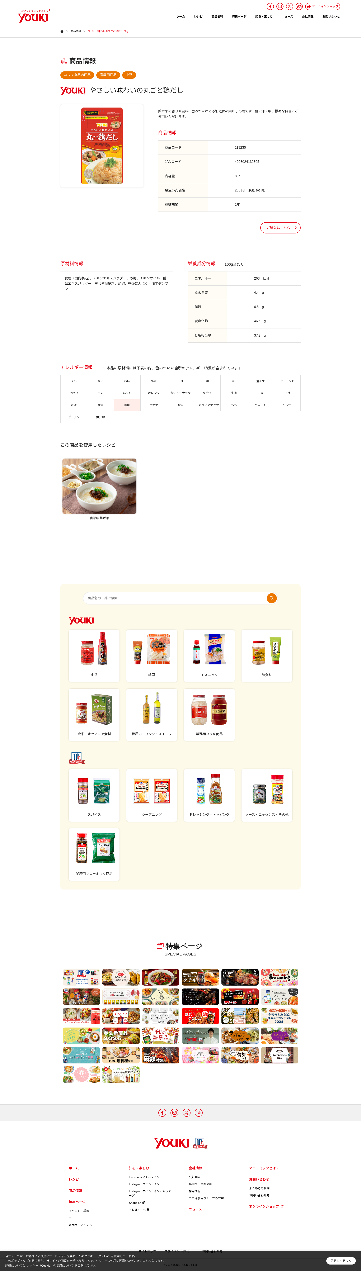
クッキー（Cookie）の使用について (50, 1265)
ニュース (287, 16)
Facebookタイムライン (144, 1177)
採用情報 (195, 1191)
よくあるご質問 (259, 1188)
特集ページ (239, 16)
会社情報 (308, 16)
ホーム (180, 16)
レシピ (198, 16)
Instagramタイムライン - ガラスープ (150, 1193)
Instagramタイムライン (144, 1184)
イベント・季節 (79, 1211)
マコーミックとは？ (264, 1168)
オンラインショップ (264, 1206)
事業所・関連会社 (200, 1184)
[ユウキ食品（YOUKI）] (32, 15)
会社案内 (195, 1177)
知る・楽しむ (264, 16)
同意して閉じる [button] (341, 1260)
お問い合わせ (331, 16)
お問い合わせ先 (259, 1195)
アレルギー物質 (139, 1209)
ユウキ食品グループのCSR (206, 1198)
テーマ (73, 1218)
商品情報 (217, 16)
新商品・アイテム (80, 1225)
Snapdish (135, 1202)
